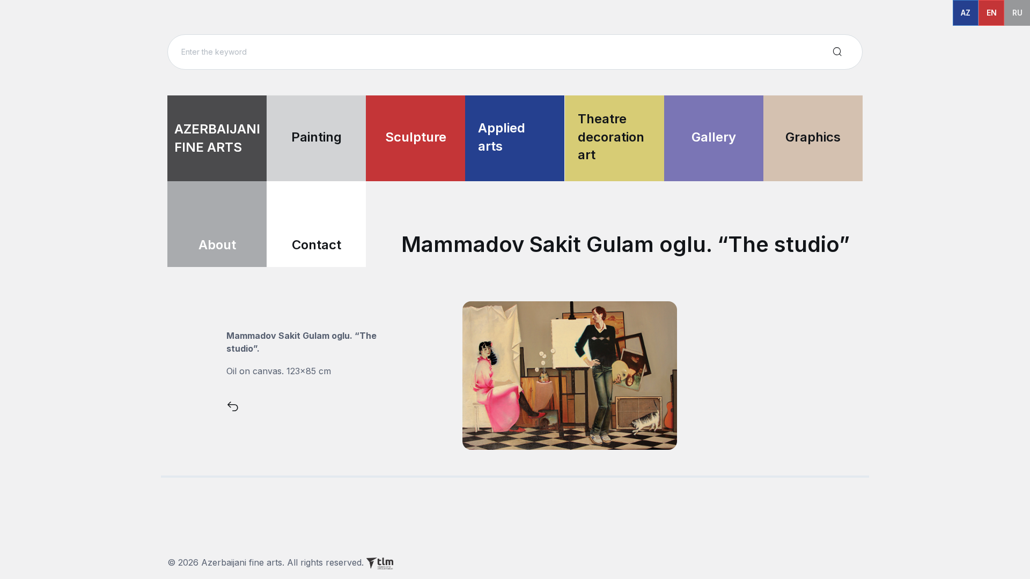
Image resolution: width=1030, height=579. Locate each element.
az (965, 12)
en (992, 12)
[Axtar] (837, 52)
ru (1017, 12)
